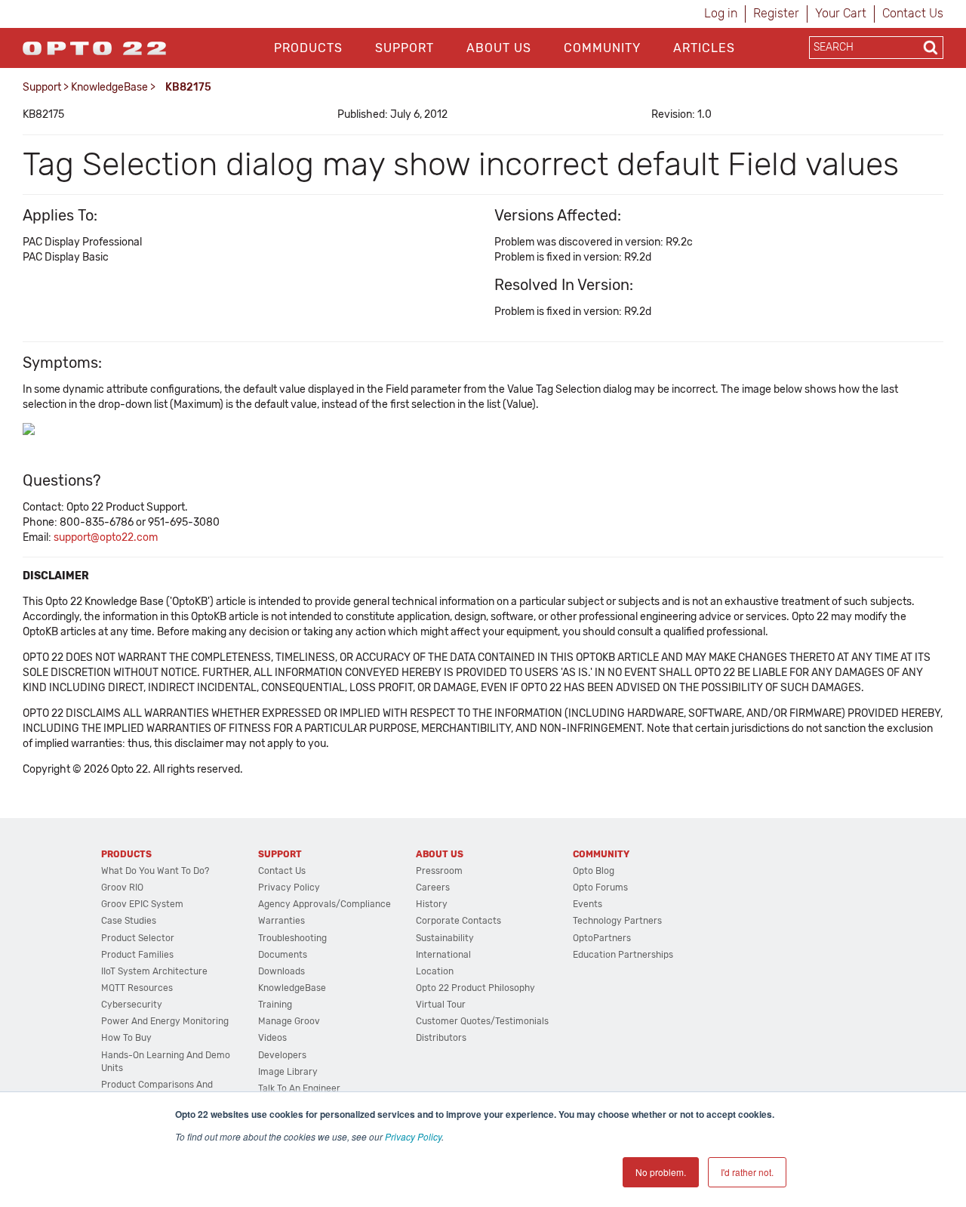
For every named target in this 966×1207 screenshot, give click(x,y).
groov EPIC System (142, 904)
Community (602, 48)
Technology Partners (617, 920)
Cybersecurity (131, 1004)
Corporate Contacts (458, 920)
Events (587, 904)
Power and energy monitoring (165, 1021)
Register (776, 13)
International (443, 954)
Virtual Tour (441, 1004)
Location (435, 971)
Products (308, 48)
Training (275, 1004)
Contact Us (912, 13)
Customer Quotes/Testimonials (482, 1021)
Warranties (281, 920)
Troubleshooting (292, 938)
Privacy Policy (413, 1136)
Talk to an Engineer (299, 1088)
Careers (433, 887)
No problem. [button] (660, 1171)
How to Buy (126, 1038)
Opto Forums (600, 887)
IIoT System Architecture (154, 971)
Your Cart (840, 13)
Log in (720, 13)
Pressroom (439, 871)
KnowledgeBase (109, 87)
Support (404, 48)
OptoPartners (602, 938)
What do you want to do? (155, 871)
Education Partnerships (623, 954)
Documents (282, 954)
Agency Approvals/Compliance (324, 904)
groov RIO (122, 887)
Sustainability (445, 938)
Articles (704, 48)
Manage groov (289, 1021)
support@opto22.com (106, 537)
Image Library (288, 1072)
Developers (282, 1055)
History (432, 904)
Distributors (441, 1038)
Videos (272, 1038)
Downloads (281, 971)
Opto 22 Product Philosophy (475, 988)
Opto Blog (593, 871)
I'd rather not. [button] (747, 1171)
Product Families (137, 954)
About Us (498, 48)
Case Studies (128, 920)
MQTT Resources (137, 988)
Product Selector (137, 938)
